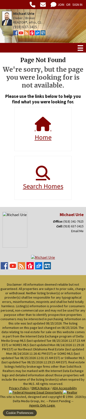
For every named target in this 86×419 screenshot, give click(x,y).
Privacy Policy (19, 388)
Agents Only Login (42, 405)
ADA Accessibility (64, 388)
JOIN (61, 4)
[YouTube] (21, 33)
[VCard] (43, 33)
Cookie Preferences (19, 413)
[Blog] (26, 33)
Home (43, 137)
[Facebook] (15, 33)
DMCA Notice (41, 388)
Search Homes (43, 186)
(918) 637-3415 (73, 226)
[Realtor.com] (32, 33)
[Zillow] (37, 33)
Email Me (77, 231)
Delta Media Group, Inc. (29, 401)
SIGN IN (77, 4)
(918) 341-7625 (73, 221)
